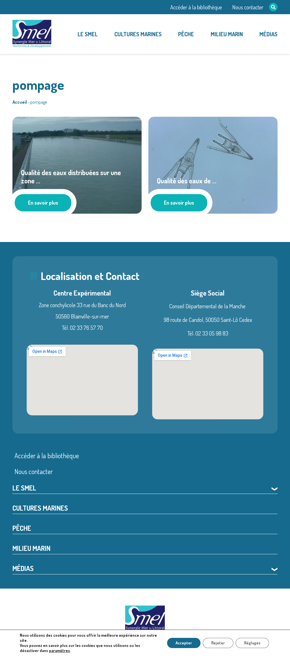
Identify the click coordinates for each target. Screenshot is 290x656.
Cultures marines (138, 34)
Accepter (184, 642)
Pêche (186, 34)
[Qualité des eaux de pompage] (213, 164)
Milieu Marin (227, 34)
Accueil (19, 102)
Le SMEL (88, 34)
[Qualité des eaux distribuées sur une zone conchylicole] (77, 164)
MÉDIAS (268, 34)
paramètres (59, 650)
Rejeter (218, 642)
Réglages (252, 642)
